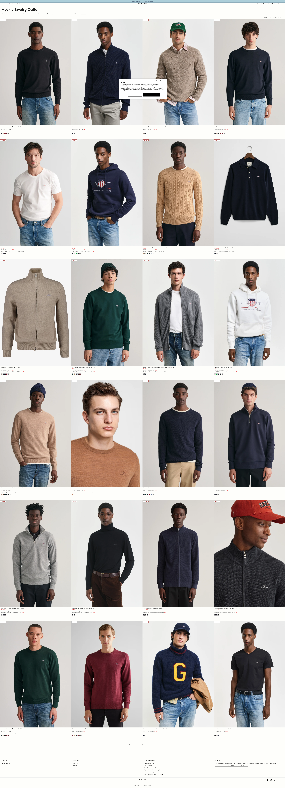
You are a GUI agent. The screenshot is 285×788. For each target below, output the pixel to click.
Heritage (4, 760)
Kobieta (9, 3)
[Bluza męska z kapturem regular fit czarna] (78, 253)
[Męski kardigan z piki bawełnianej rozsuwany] (143, 614)
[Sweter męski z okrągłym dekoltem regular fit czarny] (1, 133)
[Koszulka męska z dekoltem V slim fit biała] (1, 253)
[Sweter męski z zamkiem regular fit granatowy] (3, 374)
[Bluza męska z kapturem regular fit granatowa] (72, 253)
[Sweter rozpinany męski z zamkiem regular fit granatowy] (72, 133)
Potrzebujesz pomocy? (221, 763)
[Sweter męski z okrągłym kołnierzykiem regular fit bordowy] (149, 494)
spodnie (83, 13)
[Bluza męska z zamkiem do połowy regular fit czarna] (216, 494)
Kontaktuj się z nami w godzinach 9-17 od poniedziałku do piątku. (231, 765)
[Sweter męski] (72, 494)
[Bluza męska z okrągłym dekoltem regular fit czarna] (78, 374)
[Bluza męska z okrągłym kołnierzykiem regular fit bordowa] (80, 374)
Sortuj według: (273, 17)
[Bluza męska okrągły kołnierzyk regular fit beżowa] (74, 374)
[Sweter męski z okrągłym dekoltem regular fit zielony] (147, 253)
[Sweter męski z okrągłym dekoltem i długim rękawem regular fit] (6, 133)
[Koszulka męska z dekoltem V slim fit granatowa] (3, 253)
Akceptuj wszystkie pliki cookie (151, 94)
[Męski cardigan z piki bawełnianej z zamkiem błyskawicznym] (147, 614)
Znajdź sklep (5, 763)
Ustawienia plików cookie (135, 94)
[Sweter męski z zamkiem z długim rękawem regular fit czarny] (5, 374)
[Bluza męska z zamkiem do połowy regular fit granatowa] (215, 494)
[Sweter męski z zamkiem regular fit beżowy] (1, 374)
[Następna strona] (155, 744)
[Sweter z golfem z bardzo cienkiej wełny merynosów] (72, 614)
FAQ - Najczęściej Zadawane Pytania (153, 774)
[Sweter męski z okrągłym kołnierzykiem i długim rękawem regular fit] (145, 494)
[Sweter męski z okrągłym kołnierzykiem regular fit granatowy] (145, 133)
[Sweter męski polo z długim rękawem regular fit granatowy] (215, 253)
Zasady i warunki (148, 765)
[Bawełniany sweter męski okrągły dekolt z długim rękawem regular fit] (8, 133)
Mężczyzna (3, 3)
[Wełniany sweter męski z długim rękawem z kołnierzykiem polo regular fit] (216, 253)
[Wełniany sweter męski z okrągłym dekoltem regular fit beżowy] (1, 494)
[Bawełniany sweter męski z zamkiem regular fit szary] (8, 374)
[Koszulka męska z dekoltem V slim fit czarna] (5, 253)
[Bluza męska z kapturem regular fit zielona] (76, 253)
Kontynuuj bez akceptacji (161, 80)
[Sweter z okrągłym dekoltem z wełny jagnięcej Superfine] (3, 494)
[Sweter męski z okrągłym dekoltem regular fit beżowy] (3, 133)
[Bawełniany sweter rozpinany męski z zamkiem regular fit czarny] (145, 614)
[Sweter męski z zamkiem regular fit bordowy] (6, 374)
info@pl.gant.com (251, 763)
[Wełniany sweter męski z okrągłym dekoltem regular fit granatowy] (6, 494)
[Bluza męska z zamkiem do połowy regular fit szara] (218, 494)
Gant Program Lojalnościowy (151, 767)
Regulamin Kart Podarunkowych (152, 769)
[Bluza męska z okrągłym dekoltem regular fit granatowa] (76, 374)
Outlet (18, 3)
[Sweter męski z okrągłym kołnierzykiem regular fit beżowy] (143, 133)
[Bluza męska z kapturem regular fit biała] (74, 253)
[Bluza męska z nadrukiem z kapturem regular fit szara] (80, 253)
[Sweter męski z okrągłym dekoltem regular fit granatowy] (215, 133)
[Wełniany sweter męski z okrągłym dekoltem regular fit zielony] (5, 494)
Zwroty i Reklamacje (149, 772)
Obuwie (14, 3)
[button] (259, 4)
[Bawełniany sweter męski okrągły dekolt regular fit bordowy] (5, 133)
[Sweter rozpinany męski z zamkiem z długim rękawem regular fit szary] (74, 133)
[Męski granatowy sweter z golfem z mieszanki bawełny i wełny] (143, 735)
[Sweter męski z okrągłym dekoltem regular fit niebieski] (151, 494)
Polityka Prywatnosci (149, 763)
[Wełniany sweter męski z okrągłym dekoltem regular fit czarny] (8, 494)
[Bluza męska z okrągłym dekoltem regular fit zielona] (72, 374)
